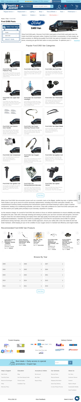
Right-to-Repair (72, 383)
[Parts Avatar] (10, 6)
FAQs (2, 383)
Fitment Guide (21, 380)
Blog (19, 374)
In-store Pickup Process (57, 386)
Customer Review (72, 377)
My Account (38, 374)
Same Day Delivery (56, 383)
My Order (37, 377)
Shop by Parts (54, 374)
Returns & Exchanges (6, 380)
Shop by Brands (55, 377)
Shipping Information (56, 380)
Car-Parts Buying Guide (23, 377)
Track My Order (5, 377)
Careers (70, 380)
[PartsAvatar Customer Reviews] (54, 1)
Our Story (70, 374)
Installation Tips (21, 383)
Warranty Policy (5, 386)
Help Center (4, 374)
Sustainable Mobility (73, 386)
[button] (26, 6)
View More (40, 195)
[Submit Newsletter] (70, 362)
